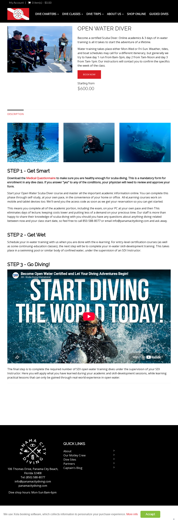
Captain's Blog (72, 468)
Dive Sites (69, 459)
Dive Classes (71, 14)
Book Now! (89, 74)
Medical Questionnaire (41, 178)
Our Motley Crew (74, 455)
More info (132, 514)
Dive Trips (94, 14)
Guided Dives (158, 14)
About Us (114, 14)
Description (15, 114)
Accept (150, 514)
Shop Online (136, 14)
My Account (16, 3)
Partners (69, 464)
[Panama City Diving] (19, 14)
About (67, 451)
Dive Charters (46, 14)
